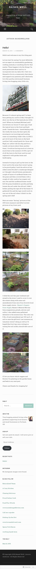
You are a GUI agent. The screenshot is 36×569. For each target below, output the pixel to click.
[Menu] (5, 29)
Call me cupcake (8, 512)
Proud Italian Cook (9, 498)
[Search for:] (18, 406)
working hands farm (10, 532)
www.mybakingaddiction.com (13, 508)
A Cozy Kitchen (8, 488)
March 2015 (7, 544)
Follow (7, 448)
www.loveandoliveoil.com (12, 522)
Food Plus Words (9, 503)
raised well (18, 7)
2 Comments (19, 50)
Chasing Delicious (9, 493)
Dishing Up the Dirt (9, 517)
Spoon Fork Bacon (9, 527)
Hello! (6, 47)
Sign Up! (5, 431)
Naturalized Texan (9, 483)
